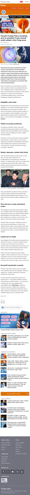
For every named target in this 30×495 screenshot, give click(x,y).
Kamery (27, 8)
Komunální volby (5, 445)
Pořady (19, 17)
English (25, 491)
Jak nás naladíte (20, 442)
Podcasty (3, 461)
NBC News (15, 285)
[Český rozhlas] (5, 2)
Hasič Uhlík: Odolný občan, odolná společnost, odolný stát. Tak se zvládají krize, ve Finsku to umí (17, 362)
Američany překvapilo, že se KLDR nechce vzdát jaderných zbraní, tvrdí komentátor (17, 337)
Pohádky (4, 319)
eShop (3, 449)
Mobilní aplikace (5, 463)
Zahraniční (4, 17)
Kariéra (17, 449)
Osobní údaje (10, 491)
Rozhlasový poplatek (21, 453)
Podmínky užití (18, 491)
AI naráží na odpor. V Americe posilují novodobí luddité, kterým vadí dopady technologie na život (17, 417)
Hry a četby (5, 316)
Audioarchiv (21, 8)
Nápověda (18, 445)
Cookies (3, 491)
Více (26, 17)
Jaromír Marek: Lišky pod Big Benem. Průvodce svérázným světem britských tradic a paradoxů (18, 355)
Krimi (13, 316)
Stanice (3, 447)
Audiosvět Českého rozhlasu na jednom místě (12, 329)
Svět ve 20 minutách (6, 44)
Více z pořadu (6, 398)
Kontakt (18, 451)
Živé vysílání (5, 323)
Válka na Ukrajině (5, 442)
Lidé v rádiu (19, 447)
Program (14, 8)
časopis (3, 118)
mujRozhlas (4, 312)
